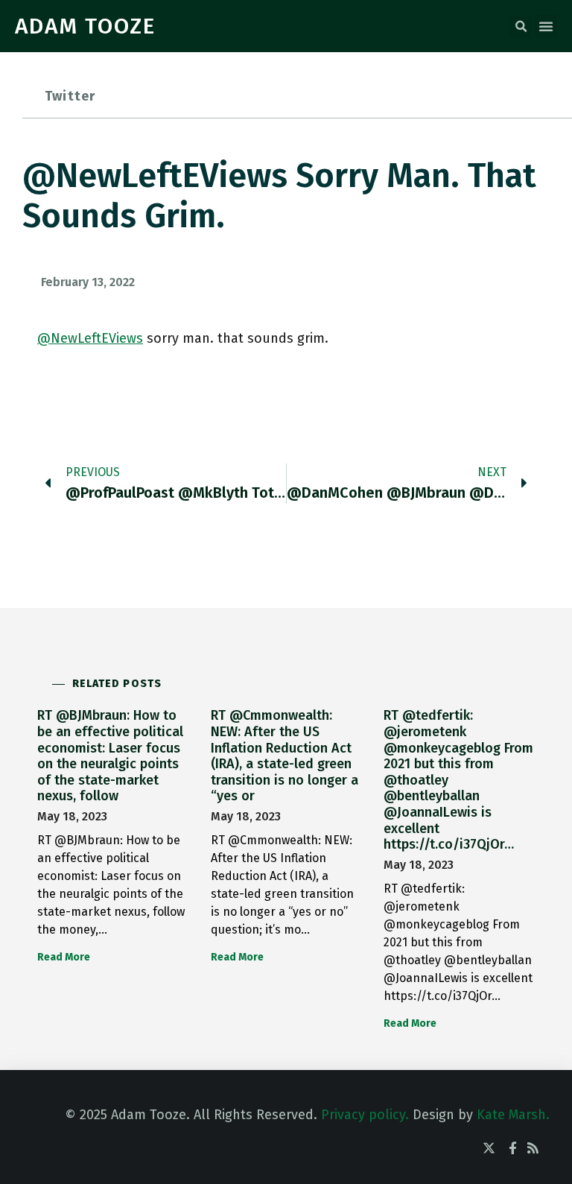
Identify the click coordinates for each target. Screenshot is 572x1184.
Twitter (70, 96)
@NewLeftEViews (90, 338)
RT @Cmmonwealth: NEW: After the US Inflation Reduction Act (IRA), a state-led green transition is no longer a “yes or (284, 755)
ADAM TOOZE (85, 26)
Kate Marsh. (513, 1115)
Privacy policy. (365, 1115)
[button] (520, 26)
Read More (63, 957)
